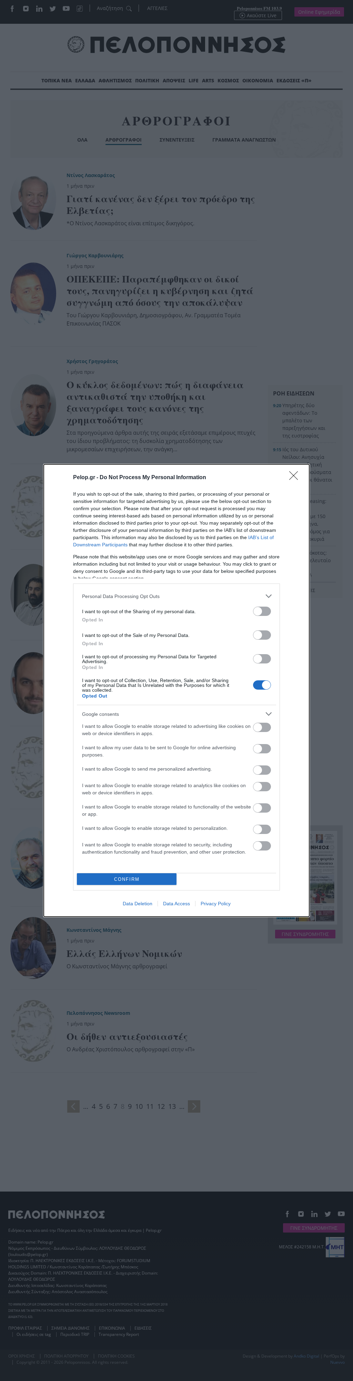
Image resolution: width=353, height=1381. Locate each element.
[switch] (262, 611)
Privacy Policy (216, 903)
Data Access (176, 903)
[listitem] (176, 596)
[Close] (295, 477)
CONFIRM (127, 879)
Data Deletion (137, 903)
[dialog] (176, 690)
